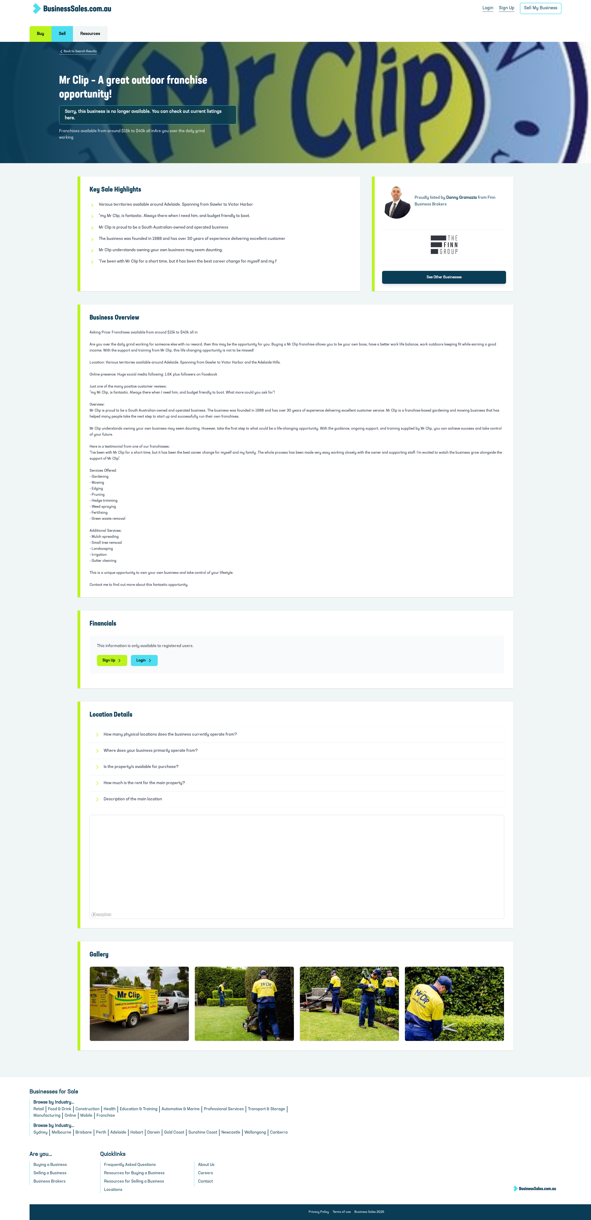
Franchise (105, 1116)
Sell (62, 34)
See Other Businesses (444, 277)
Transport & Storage (266, 1109)
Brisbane (83, 1133)
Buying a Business (50, 1165)
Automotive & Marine (181, 1109)
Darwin (153, 1133)
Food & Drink (59, 1109)
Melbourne (61, 1133)
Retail (38, 1109)
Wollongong (255, 1133)
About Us (206, 1165)
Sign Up (506, 8)
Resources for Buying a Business (134, 1173)
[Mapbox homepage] (101, 914)
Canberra (279, 1133)
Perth (101, 1133)
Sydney (40, 1133)
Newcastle (230, 1133)
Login (487, 8)
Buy (40, 34)
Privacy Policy (319, 1212)
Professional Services (224, 1109)
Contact (205, 1182)
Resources (90, 34)
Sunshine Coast (202, 1133)
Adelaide (118, 1133)
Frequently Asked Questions (130, 1165)
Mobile (86, 1116)
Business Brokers (49, 1182)
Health (110, 1109)
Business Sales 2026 (369, 1212)
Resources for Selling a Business (134, 1182)
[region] (297, 867)
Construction (87, 1109)
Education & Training (138, 1109)
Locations (113, 1190)
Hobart (136, 1133)
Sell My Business (540, 8)
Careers (205, 1173)
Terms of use (342, 1212)
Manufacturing (46, 1116)
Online (70, 1116)
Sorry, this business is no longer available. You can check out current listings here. (143, 114)
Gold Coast (174, 1133)
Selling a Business (49, 1173)
